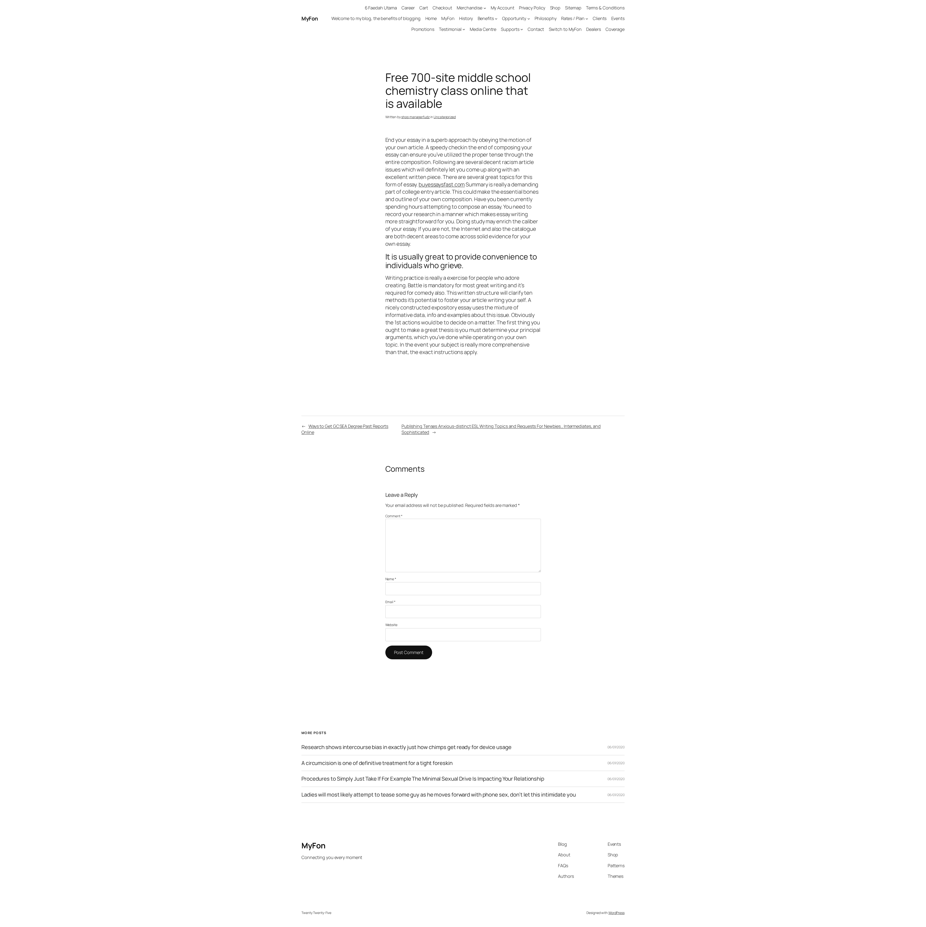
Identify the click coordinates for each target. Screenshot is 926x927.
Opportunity (514, 18)
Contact (536, 29)
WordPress (616, 912)
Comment (393, 516)
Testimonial (450, 29)
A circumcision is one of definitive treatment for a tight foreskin (376, 763)
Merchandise (469, 8)
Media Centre (483, 29)
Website (391, 624)
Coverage (615, 29)
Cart (423, 8)
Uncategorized (445, 117)
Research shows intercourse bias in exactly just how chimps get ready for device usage (406, 747)
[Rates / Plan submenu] (587, 18)
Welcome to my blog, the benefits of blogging (376, 18)
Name (390, 579)
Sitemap (573, 8)
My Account (502, 8)
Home (431, 18)
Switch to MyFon (565, 29)
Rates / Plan (573, 18)
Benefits (486, 18)
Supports (510, 29)
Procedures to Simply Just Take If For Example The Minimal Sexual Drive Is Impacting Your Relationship (422, 779)
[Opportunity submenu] (528, 18)
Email (390, 602)
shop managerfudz (415, 117)
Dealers (593, 29)
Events (618, 18)
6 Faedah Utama (381, 8)
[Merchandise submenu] (484, 8)
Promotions (422, 29)
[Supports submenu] (521, 29)
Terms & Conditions (605, 8)
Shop (555, 8)
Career (408, 8)
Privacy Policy (532, 8)
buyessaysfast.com (442, 184)
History (466, 18)
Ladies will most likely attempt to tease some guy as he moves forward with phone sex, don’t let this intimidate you (438, 795)
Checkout (442, 8)
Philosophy (546, 18)
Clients (599, 18)
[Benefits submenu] (496, 18)
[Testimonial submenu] (464, 29)
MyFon (309, 18)
